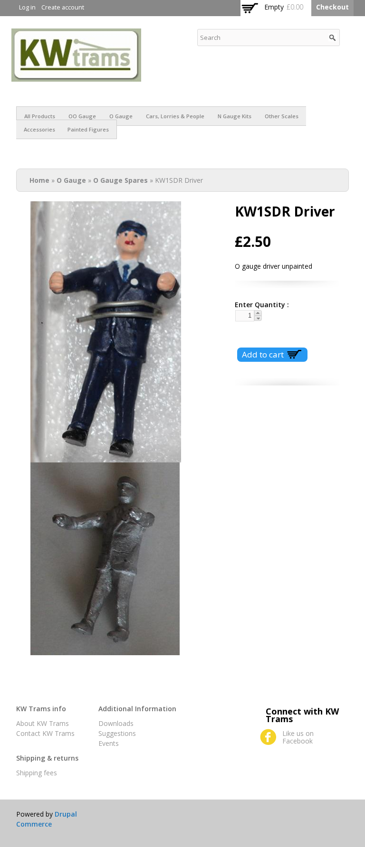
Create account (62, 7)
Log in (27, 7)
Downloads (116, 723)
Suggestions (117, 733)
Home (39, 180)
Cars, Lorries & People (175, 116)
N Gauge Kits (234, 116)
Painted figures (88, 129)
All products (39, 116)
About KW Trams (42, 723)
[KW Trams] (76, 76)
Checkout (332, 6)
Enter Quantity (258, 304)
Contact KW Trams (45, 733)
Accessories (39, 129)
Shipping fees (36, 772)
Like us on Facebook (298, 737)
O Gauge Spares (120, 180)
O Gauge (121, 116)
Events (108, 743)
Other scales (281, 116)
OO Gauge (82, 116)
